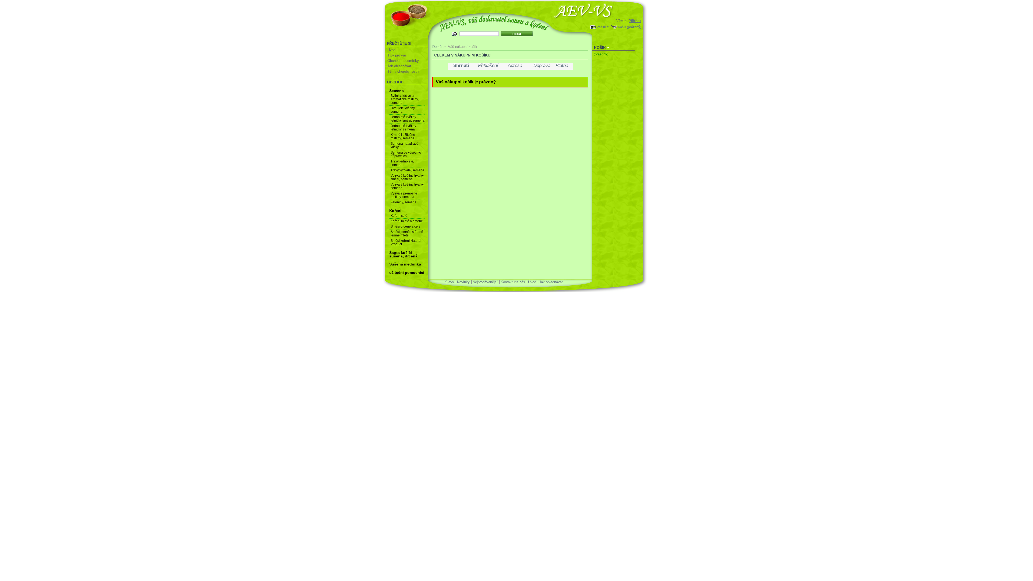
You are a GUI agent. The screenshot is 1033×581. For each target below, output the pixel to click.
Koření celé (399, 216)
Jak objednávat (399, 66)
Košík (622, 27)
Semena (396, 90)
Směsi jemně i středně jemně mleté (407, 233)
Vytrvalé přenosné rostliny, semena (404, 195)
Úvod (391, 50)
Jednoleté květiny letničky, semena (403, 127)
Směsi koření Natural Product (406, 242)
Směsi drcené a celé (405, 226)
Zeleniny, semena (403, 202)
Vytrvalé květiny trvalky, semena (407, 186)
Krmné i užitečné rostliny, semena (403, 136)
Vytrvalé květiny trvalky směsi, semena (407, 177)
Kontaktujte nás (513, 282)
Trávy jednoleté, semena (402, 163)
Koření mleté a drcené (407, 221)
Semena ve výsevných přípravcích (407, 154)
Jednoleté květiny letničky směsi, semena (407, 118)
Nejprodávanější (485, 282)
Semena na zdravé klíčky (404, 145)
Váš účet (603, 27)
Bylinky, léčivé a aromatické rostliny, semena (405, 99)
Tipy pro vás (397, 55)
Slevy (449, 282)
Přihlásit (635, 21)
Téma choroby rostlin (403, 71)
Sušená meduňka (405, 264)
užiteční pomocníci (406, 272)
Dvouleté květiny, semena (403, 110)
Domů (436, 47)
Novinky (463, 282)
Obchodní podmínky (403, 61)
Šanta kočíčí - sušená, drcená (403, 254)
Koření (395, 210)
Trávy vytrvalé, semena (407, 170)
